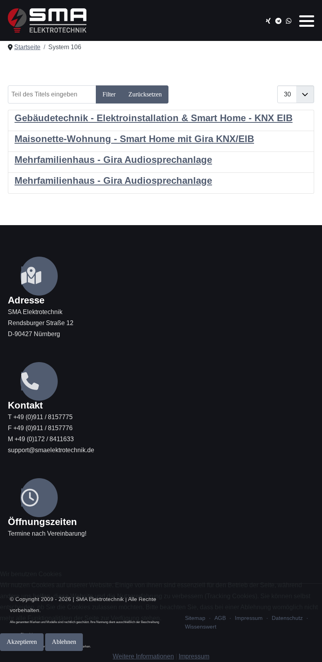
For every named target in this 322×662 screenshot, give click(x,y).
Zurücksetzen (145, 94)
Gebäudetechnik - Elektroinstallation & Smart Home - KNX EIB (154, 118)
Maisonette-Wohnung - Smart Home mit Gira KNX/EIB (134, 138)
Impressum (194, 656)
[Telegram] (278, 21)
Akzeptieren (22, 641)
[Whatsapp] (288, 21)
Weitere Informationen (143, 656)
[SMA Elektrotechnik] (47, 20)
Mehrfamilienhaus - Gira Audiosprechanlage (113, 159)
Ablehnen (64, 641)
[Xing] (268, 21)
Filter (108, 94)
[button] (306, 21)
